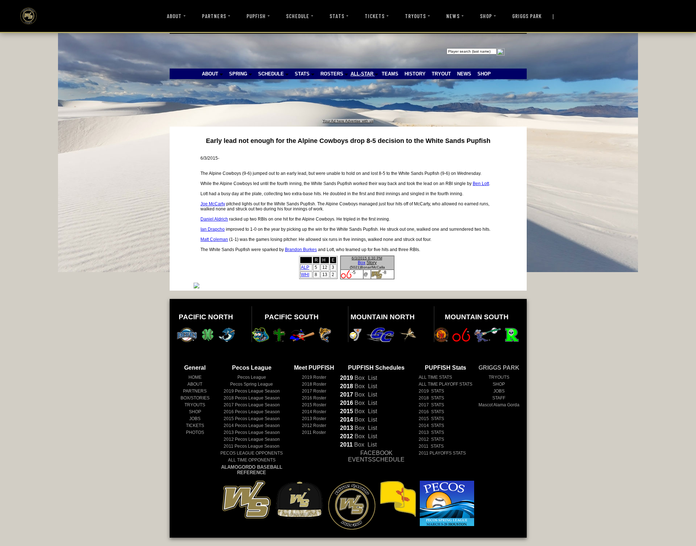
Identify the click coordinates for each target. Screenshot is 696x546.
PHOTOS (195, 432)
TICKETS (375, 16)
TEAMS (390, 74)
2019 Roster (314, 377)
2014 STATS (431, 425)
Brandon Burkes (301, 249)
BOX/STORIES (195, 398)
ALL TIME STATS (435, 377)
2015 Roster (314, 404)
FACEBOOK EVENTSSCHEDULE (376, 456)
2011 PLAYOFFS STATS (442, 453)
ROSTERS (332, 74)
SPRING (239, 74)
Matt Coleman (214, 239)
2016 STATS (431, 411)
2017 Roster (314, 391)
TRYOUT (441, 74)
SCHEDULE (297, 16)
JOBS (194, 418)
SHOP (486, 16)
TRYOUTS (415, 16)
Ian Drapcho (212, 229)
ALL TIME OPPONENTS (252, 460)
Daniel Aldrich (214, 219)
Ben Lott (481, 183)
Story (371, 262)
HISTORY (415, 74)
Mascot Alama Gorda (498, 404)
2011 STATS (431, 446)
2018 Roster (314, 384)
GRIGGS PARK (527, 16)
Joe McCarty (212, 203)
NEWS (452, 16)
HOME (195, 377)
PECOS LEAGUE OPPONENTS (251, 453)
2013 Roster (314, 418)
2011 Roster (314, 432)
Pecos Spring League (251, 384)
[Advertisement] (303, 102)
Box (361, 262)
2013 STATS (431, 432)
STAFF (498, 398)
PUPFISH (256, 16)
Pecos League (251, 377)
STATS (337, 16)
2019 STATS (431, 391)
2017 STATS (431, 404)
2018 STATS (431, 398)
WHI (305, 274)
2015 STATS (431, 418)
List (371, 378)
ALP (305, 267)
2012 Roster (314, 425)
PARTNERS (214, 16)
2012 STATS (431, 439)
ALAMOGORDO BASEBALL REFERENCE (251, 469)
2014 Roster (314, 411)
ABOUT (174, 16)
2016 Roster (314, 398)
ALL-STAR (363, 74)
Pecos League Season (252, 391)
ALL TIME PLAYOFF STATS (445, 384)
